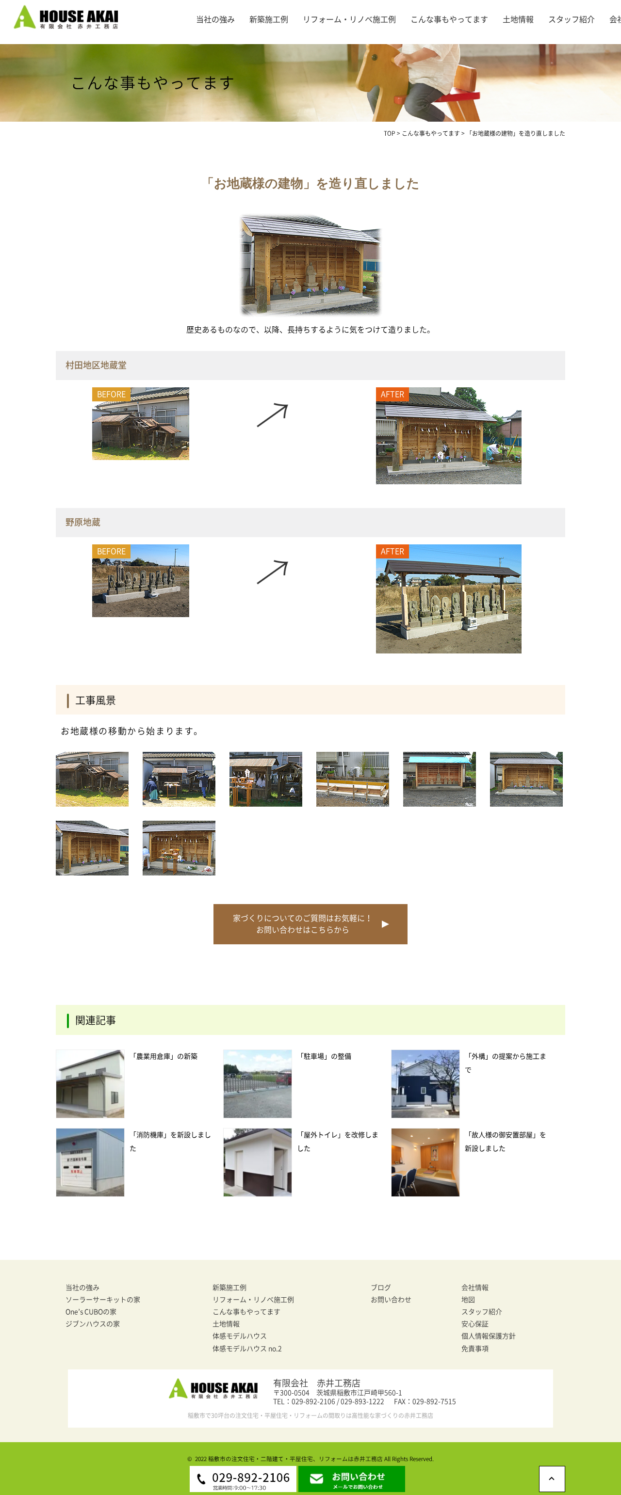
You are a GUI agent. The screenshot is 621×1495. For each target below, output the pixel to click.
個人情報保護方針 (488, 1336)
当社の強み (215, 19)
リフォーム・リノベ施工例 (349, 19)
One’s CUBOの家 (90, 1311)
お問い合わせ (391, 1299)
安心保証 (475, 1323)
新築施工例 (268, 19)
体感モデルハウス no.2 (247, 1348)
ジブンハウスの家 (92, 1323)
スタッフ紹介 (571, 19)
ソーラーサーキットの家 (102, 1299)
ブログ (381, 1287)
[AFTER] (449, 481)
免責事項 (475, 1348)
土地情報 (518, 19)
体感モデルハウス (239, 1336)
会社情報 (475, 1287)
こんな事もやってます (449, 19)
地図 (468, 1299)
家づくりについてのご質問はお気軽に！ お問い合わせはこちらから (303, 924)
